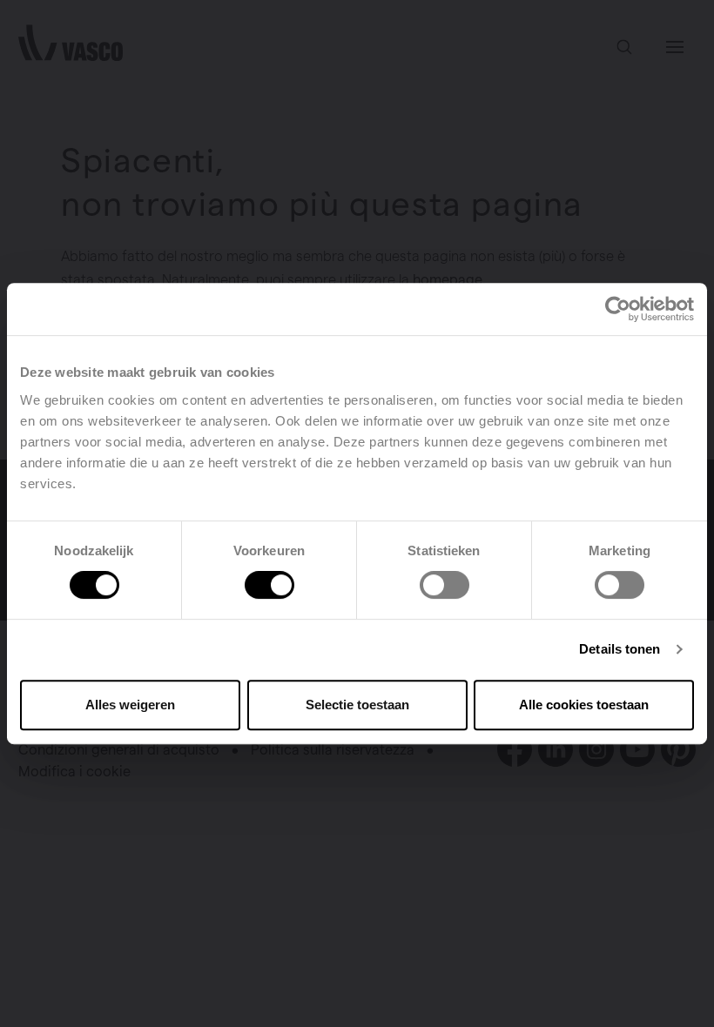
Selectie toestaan (357, 704)
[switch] (269, 585)
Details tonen (619, 648)
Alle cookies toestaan (584, 704)
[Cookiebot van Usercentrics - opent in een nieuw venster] (618, 309)
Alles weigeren (130, 704)
